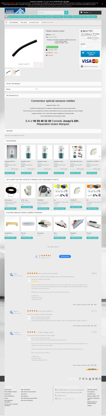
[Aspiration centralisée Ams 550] (61, 152)
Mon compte (25, 387)
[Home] (6, 16)
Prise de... (23, 233)
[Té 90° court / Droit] (28, 190)
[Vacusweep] (44, 223)
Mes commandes (25, 389)
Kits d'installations (57, 16)
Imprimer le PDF (52, 49)
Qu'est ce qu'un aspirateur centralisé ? (18, 16)
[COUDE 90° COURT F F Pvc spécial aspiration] (94, 152)
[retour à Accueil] (6, 23)
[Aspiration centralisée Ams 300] (28, 152)
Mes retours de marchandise (28, 391)
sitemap (89, 405)
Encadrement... (9, 233)
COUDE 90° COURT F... (93, 161)
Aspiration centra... (26, 161)
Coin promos (92, 16)
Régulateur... (73, 233)
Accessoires (68, 16)
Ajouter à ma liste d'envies (91, 66)
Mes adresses (24, 396)
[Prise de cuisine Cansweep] (28, 223)
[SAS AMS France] (20, 11)
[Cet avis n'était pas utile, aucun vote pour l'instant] (94, 304)
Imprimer (50, 55)
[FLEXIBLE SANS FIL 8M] (44, 190)
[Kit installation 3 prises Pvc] (94, 190)
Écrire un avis (65, 256)
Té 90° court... (25, 200)
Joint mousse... (9, 200)
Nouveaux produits (92, 389)
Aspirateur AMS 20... (10, 161)
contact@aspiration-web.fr (68, 398)
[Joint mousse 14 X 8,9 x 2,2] (12, 190)
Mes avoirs (24, 393)
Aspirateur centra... (42, 161)
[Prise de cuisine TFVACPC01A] (94, 223)
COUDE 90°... (74, 200)
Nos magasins (91, 391)
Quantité (83, 44)
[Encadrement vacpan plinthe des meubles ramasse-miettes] (12, 223)
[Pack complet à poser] (77, 152)
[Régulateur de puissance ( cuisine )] (77, 223)
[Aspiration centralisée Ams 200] (12, 152)
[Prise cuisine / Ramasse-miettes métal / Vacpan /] (61, 223)
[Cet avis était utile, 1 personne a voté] (92, 304)
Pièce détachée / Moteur (80, 16)
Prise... (56, 233)
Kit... (55, 200)
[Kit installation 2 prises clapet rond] (61, 190)
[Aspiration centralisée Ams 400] (44, 152)
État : (47, 37)
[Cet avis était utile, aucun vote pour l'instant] (92, 365)
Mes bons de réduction (27, 400)
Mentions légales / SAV (93, 396)
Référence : (49, 34)
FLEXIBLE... (40, 200)
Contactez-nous (91, 393)
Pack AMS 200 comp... (76, 161)
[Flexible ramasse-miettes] (8, 72)
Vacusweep (40, 233)
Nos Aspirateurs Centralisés (37, 16)
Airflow (49, 16)
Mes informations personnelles (29, 398)
